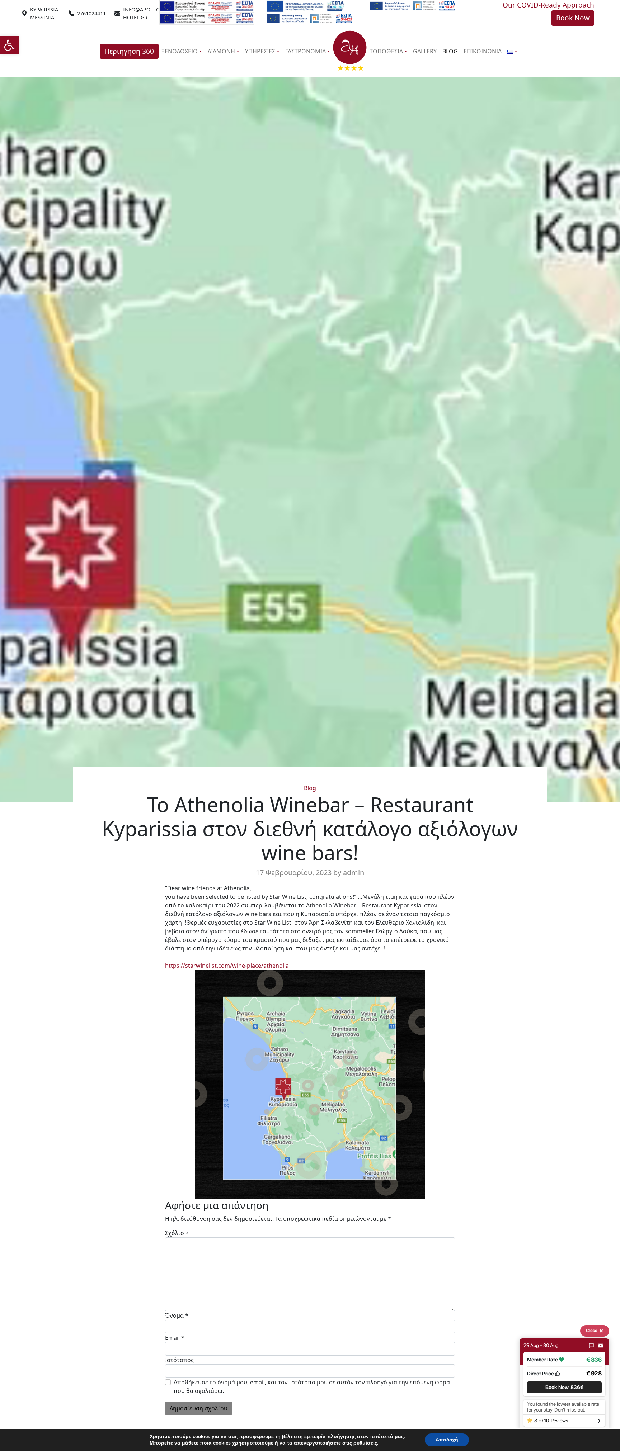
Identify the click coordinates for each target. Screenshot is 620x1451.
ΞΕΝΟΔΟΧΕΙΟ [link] (179, 51)
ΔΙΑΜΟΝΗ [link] (221, 51)
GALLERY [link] (425, 51)
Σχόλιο (177, 1233)
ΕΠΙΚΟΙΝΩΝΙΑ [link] (483, 51)
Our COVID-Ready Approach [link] (548, 5)
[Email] (600, 1345)
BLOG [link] (450, 51)
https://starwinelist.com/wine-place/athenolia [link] (227, 965)
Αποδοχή (447, 1439)
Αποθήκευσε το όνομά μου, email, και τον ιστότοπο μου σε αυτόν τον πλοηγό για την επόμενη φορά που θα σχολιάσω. (312, 1386)
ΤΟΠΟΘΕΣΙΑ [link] (386, 51)
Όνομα (176, 1315)
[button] (564, 1387)
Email (174, 1338)
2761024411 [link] (91, 13)
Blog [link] (310, 788)
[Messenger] (591, 1345)
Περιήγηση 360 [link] (129, 51)
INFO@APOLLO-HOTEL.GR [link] (142, 13)
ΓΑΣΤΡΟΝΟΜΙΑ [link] (305, 51)
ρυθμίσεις (365, 1443)
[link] (9, 45)
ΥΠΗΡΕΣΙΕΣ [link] (260, 51)
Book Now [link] (573, 18)
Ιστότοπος (179, 1360)
